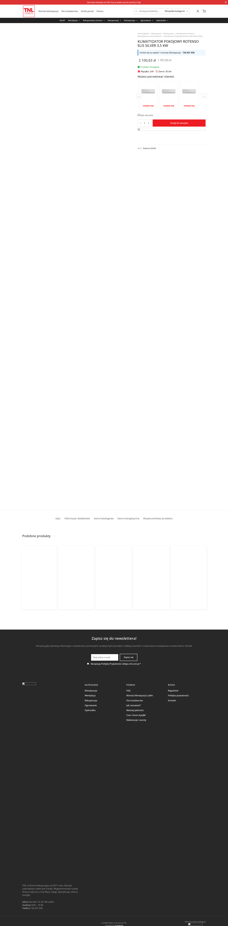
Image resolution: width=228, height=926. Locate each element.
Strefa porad (87, 11)
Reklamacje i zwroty (136, 720)
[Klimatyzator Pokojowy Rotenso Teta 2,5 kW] (76, 569)
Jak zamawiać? (133, 705)
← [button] (139, 95)
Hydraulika (161, 20)
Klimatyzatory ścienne (185, 33)
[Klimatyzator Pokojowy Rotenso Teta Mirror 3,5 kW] (114, 569)
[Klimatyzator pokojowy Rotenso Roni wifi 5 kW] (151, 569)
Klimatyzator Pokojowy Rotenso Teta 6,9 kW (188, 591)
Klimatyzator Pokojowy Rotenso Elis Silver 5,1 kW (169, 95)
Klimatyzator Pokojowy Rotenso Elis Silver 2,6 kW (148, 95)
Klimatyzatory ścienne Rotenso (150, 36)
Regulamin (173, 690)
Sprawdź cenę (148, 106)
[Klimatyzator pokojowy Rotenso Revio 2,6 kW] (39, 569)
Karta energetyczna (128, 518)
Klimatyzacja (129, 20)
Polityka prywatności (178, 695)
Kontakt (172, 700)
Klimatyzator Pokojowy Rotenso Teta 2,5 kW (75, 591)
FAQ (128, 690)
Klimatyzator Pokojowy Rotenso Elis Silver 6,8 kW (189, 95)
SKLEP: (62, 20)
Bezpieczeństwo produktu (158, 518)
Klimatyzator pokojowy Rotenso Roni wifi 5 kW (150, 591)
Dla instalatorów (69, 11)
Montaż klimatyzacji (48, 11)
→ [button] (204, 95)
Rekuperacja (113, 20)
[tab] (58, 518)
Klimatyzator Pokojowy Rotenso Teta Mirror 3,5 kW (113, 591)
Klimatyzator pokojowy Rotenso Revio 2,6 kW (38, 591)
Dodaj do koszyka (179, 123)
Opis (58, 518)
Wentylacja (73, 20)
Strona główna (143, 33)
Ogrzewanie (145, 20)
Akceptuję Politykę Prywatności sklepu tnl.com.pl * (116, 663)
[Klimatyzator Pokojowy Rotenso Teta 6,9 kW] (189, 569)
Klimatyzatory (168, 33)
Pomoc (100, 11)
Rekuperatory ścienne (92, 20)
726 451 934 (188, 52)
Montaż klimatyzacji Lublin (139, 695)
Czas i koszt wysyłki (136, 715)
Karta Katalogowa (104, 518)
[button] (31, 611)
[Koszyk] (204, 11)
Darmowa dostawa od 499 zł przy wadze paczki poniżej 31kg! (114, 2)
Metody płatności (135, 710)
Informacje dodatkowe (77, 518)
